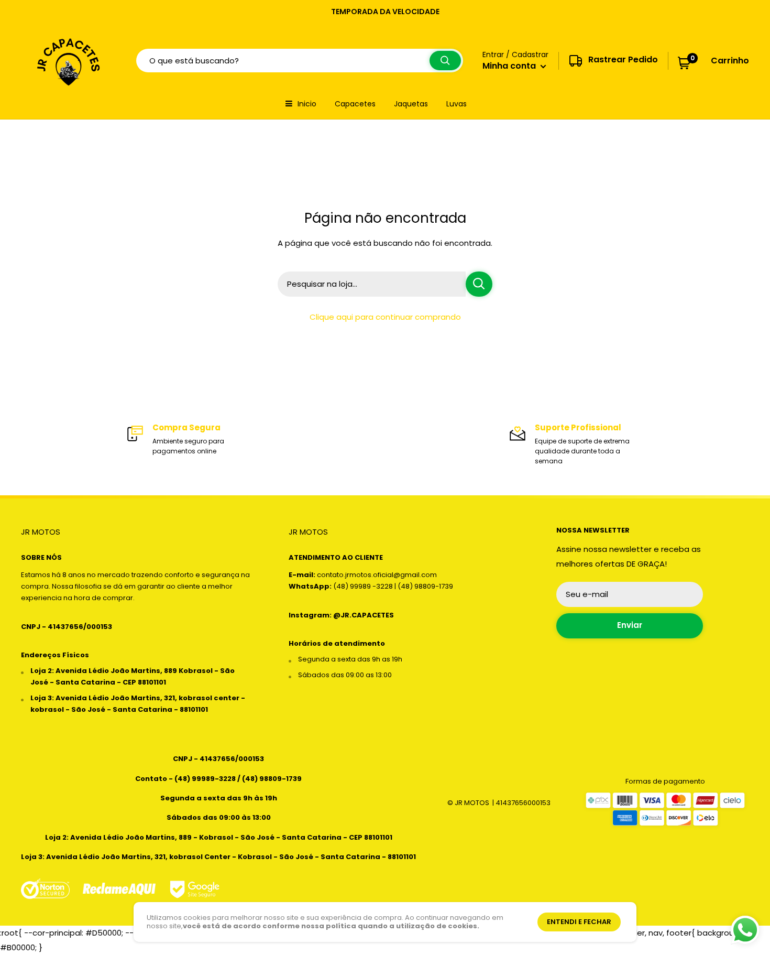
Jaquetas (411, 104)
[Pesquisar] (445, 60)
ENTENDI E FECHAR (579, 922)
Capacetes (355, 104)
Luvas (456, 104)
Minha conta (510, 66)
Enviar (629, 625)
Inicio (307, 104)
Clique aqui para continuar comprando (385, 316)
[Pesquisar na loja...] (479, 284)
